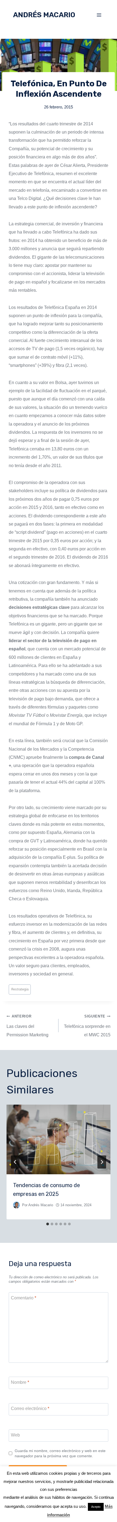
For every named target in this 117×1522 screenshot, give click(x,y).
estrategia (20, 989)
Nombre (20, 1382)
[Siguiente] (101, 1162)
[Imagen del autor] (16, 1205)
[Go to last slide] (15, 1162)
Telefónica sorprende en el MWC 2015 (87, 1025)
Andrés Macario (40, 1205)
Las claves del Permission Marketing (27, 1025)
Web (15, 1434)
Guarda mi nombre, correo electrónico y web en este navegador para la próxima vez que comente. (60, 1453)
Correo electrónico (30, 1408)
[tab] (47, 1224)
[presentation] (58, 1139)
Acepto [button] (95, 1506)
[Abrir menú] (99, 15)
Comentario (23, 1298)
